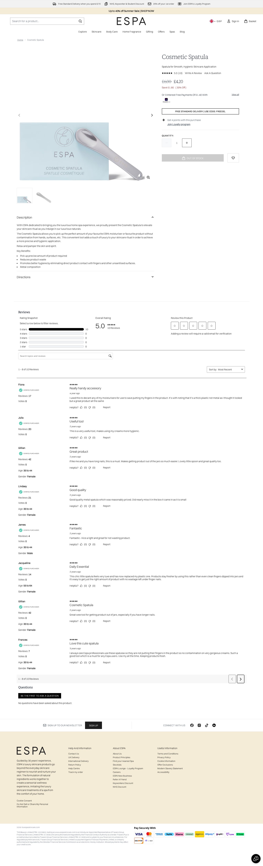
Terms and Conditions (167, 753)
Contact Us (73, 753)
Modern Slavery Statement (170, 768)
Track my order (75, 772)
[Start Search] (80, 21)
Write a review (193, 73)
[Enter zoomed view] (148, 177)
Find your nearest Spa (123, 761)
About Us (117, 753)
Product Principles (121, 757)
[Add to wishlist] (233, 157)
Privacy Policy (164, 757)
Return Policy (74, 764)
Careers (117, 772)
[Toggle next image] (152, 115)
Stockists (117, 764)
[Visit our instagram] (199, 725)
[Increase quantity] (187, 143)
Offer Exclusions (165, 764)
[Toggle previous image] (19, 115)
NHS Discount (119, 786)
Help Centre (74, 768)
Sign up (93, 725)
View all (235, 94)
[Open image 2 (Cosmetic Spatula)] (43, 195)
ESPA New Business (122, 775)
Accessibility (163, 772)
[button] (255, 858)
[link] (233, 21)
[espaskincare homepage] (131, 21)
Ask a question (212, 73)
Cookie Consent (24, 800)
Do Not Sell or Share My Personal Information (32, 805)
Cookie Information (166, 761)
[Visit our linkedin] (214, 725)
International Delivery (78, 761)
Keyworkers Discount (123, 783)
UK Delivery (73, 757)
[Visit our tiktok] (206, 725)
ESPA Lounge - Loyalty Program (128, 768)
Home (20, 40)
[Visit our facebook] (192, 725)
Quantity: (168, 135)
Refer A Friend (120, 779)
